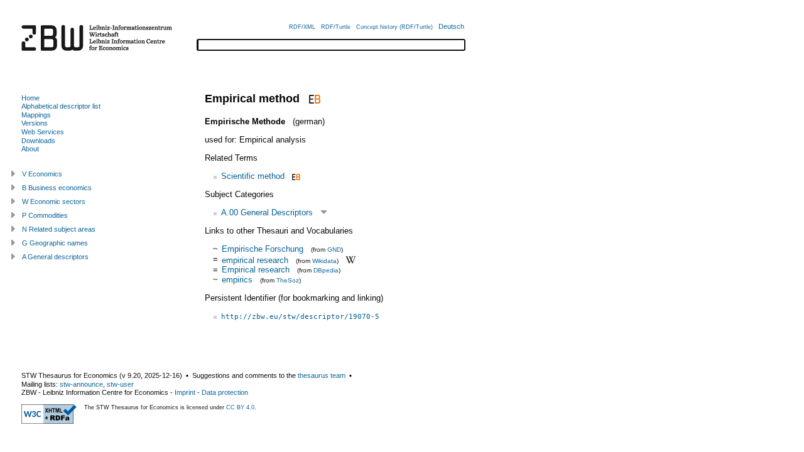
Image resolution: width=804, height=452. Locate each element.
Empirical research (256, 269)
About (30, 149)
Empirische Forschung (262, 249)
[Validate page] (49, 421)
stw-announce (81, 384)
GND (334, 249)
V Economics (42, 174)
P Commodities (45, 215)
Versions (34, 123)
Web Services (42, 132)
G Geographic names (55, 243)
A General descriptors (55, 257)
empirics (237, 279)
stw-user (120, 384)
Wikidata (324, 260)
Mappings (36, 115)
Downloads (38, 140)
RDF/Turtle (335, 27)
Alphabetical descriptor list (60, 106)
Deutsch (451, 26)
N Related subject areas (58, 229)
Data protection (225, 392)
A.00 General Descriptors (267, 212)
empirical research (255, 259)
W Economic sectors (53, 201)
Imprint (185, 392)
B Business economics (57, 187)
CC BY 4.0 (240, 407)
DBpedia (326, 270)
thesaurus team (321, 375)
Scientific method (253, 176)
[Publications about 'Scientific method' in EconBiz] (295, 176)
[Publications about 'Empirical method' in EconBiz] (313, 98)
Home (30, 98)
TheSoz (287, 280)
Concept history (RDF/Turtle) (394, 27)
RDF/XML (302, 27)
